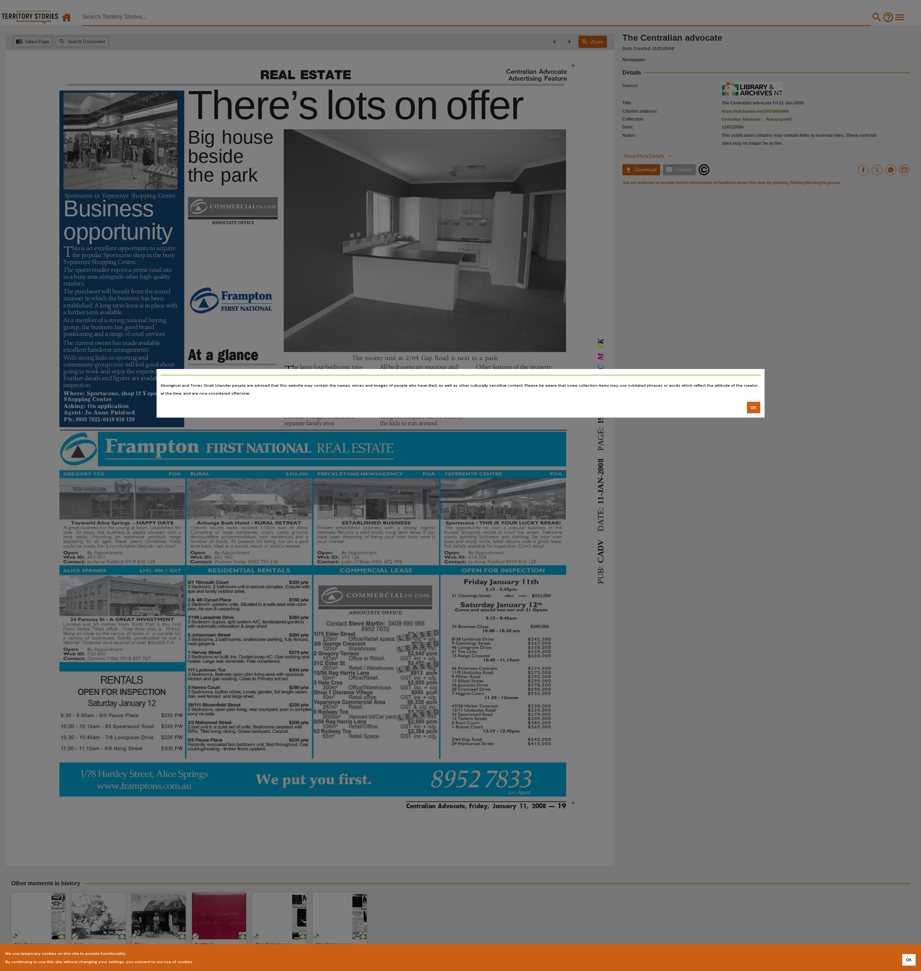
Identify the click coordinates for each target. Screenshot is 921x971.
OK (753, 407)
